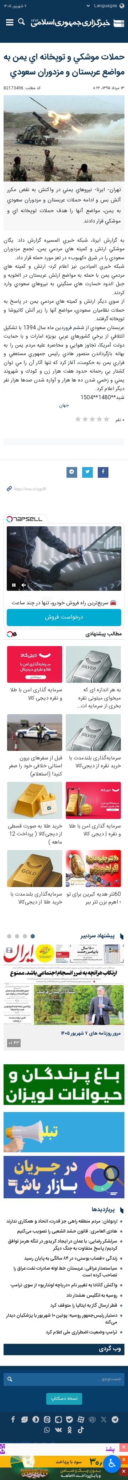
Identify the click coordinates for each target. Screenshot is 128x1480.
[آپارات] (81, 1420)
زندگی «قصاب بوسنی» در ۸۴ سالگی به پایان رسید (70, 1259)
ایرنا (70, 23)
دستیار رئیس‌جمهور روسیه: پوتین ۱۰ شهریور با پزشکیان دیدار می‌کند (61, 1319)
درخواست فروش (64, 617)
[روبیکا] (92, 1420)
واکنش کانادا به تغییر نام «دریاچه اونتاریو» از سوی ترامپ (64, 1285)
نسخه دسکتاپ (64, 1399)
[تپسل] (9, 519)
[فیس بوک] (13, 1420)
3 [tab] (17, 936)
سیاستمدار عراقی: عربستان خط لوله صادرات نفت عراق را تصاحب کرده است (65, 1272)
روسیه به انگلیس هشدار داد (91, 1296)
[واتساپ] (47, 1431)
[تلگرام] (115, 1420)
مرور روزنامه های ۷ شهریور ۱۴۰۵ (91, 1034)
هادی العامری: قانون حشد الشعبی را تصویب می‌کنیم (67, 1231)
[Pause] (14, 585)
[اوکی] (70, 1431)
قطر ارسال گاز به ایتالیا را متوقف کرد (83, 1306)
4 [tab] (9, 936)
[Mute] (24, 585)
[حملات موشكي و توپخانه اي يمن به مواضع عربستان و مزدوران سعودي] (64, 138)
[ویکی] (58, 1431)
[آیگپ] (58, 1420)
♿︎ (112, 1463)
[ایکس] (103, 1420)
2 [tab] (25, 936)
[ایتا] (47, 1420)
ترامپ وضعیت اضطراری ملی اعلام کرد (81, 1332)
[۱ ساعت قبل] (64, 984)
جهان (64, 405)
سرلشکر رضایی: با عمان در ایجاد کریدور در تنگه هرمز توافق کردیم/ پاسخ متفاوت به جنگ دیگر (62, 1245)
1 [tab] (33, 936)
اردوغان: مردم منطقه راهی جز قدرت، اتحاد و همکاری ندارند (61, 1221)
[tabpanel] (64, 997)
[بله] (70, 1420)
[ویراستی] (24, 1420)
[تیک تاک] (81, 1431)
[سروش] (36, 1420)
